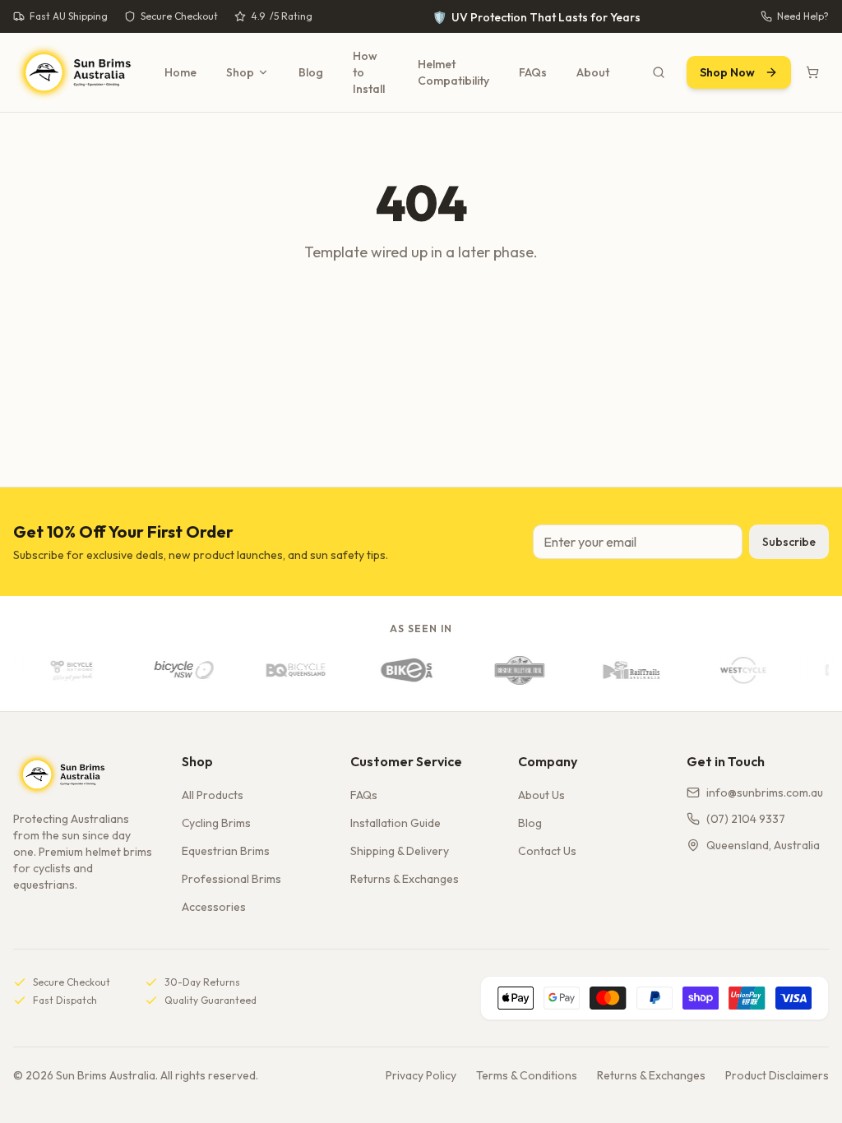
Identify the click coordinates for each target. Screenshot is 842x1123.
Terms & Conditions (526, 1075)
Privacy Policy (421, 1075)
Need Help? (803, 16)
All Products (212, 795)
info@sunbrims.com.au (764, 792)
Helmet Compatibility (453, 72)
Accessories (214, 906)
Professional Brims (231, 878)
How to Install (369, 72)
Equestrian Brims (226, 850)
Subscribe (789, 541)
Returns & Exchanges (404, 878)
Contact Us (547, 850)
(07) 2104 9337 (745, 818)
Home (180, 72)
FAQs (533, 72)
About (592, 72)
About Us (541, 795)
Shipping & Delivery (399, 850)
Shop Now (727, 72)
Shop (240, 72)
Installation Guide (395, 823)
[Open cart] (812, 72)
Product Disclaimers (777, 1075)
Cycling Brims (216, 823)
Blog (310, 72)
